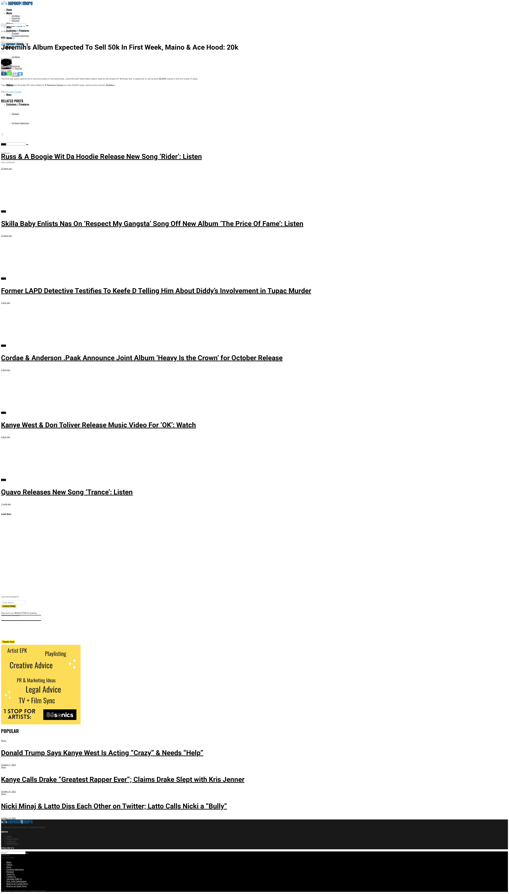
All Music (16, 16)
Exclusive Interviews (20, 36)
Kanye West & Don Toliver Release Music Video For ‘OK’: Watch (98, 425)
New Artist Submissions (16, 881)
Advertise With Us (14, 879)
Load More (6, 514)
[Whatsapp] (9, 74)
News (8, 94)
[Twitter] (20, 74)
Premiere (15, 33)
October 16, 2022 (8, 791)
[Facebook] (3, 74)
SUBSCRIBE (9, 606)
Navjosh (18, 68)
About (9, 836)
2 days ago (5, 303)
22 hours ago (6, 169)
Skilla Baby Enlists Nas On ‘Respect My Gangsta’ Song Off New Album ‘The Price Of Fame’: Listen (152, 224)
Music (9, 13)
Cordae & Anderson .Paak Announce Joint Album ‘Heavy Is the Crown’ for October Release (142, 358)
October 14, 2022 (8, 818)
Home (9, 9)
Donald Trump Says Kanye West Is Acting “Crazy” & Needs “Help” (102, 753)
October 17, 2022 (8, 765)
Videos (9, 864)
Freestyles (16, 18)
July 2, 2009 (6, 71)
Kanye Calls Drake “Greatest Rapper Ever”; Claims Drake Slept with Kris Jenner (122, 779)
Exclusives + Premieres (17, 104)
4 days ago (5, 437)
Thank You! (8, 642)
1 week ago (6, 504)
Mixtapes (15, 20)
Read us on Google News (17, 884)
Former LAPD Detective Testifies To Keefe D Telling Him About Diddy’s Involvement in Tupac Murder (156, 291)
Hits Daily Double (13, 91)
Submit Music (12, 843)
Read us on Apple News (16, 886)
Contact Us (11, 841)
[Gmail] (14, 74)
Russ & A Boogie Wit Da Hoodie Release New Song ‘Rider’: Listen (101, 157)
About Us (10, 874)
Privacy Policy (12, 839)
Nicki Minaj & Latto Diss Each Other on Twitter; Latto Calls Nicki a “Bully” (114, 806)
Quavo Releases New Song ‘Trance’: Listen (67, 492)
